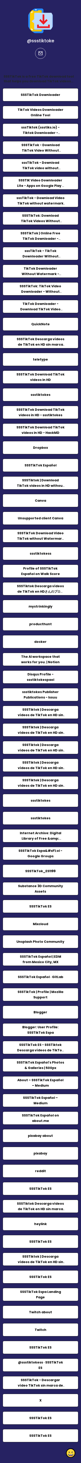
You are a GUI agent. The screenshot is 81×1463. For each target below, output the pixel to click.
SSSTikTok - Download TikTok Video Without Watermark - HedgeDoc (40, 150)
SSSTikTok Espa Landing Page (40, 1294)
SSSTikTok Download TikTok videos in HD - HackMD (40, 430)
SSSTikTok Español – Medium (40, 1100)
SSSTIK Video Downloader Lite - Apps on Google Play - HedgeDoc (40, 185)
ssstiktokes (40, 394)
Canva (40, 500)
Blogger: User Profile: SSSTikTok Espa (40, 1030)
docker (40, 641)
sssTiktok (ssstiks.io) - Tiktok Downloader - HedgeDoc (40, 132)
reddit (40, 1171)
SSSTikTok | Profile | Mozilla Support (40, 995)
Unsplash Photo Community (40, 941)
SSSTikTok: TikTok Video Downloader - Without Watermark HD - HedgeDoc (40, 291)
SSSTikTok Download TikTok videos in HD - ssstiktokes (40, 412)
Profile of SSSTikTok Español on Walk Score (40, 571)
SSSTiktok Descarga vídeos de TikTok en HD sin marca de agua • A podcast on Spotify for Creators (40, 1211)
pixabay (40, 1153)
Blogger (40, 1012)
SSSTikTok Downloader (40, 95)
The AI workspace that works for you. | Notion (40, 659)
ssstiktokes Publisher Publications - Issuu (40, 695)
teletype (40, 359)
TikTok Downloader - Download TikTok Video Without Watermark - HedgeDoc (40, 312)
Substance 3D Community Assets (40, 889)
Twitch (40, 1330)
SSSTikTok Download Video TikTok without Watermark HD (40, 538)
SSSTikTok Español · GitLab (40, 977)
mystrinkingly (40, 606)
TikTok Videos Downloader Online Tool (40, 112)
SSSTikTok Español (40, 465)
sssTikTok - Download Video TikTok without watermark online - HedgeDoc (40, 203)
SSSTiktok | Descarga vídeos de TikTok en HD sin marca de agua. (40, 715)
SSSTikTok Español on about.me (40, 1118)
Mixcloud (40, 924)
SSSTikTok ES (40, 906)
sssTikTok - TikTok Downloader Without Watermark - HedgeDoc (40, 256)
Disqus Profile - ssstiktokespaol (40, 677)
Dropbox (40, 447)
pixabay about (40, 1135)
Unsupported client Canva (40, 518)
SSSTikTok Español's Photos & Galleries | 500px (40, 1065)
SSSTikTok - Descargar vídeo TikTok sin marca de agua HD (40, 1385)
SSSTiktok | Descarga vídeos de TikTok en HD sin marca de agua (40, 768)
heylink (40, 1224)
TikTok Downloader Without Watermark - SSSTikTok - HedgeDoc (40, 274)
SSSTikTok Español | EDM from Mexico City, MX (40, 959)
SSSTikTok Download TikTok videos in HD (40, 377)
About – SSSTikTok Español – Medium (40, 1083)
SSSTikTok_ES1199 (40, 871)
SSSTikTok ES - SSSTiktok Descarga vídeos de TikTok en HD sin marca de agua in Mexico (40, 1053)
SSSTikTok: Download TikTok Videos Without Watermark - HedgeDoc (40, 221)
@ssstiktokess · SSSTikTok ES (40, 1365)
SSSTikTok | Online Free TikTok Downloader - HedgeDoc (40, 238)
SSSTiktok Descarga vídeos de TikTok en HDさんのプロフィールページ (40, 591)
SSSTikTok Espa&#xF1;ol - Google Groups (40, 853)
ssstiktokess (40, 553)
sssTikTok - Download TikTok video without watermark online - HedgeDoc (40, 170)
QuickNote (40, 324)
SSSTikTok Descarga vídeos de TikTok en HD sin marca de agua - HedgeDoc (40, 344)
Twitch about (40, 1312)
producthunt (40, 624)
